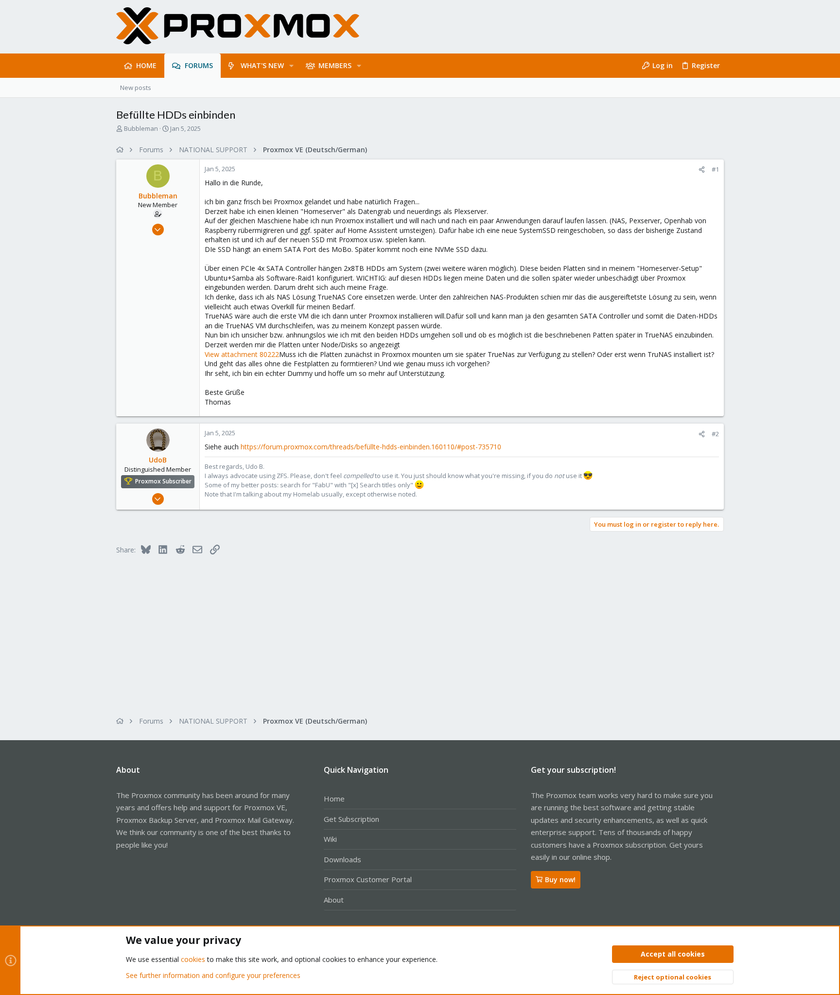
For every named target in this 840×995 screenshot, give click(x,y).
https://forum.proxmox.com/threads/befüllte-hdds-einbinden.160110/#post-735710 (371, 446)
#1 (715, 169)
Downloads (342, 859)
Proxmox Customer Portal (368, 879)
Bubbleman (141, 128)
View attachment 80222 (242, 354)
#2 (715, 433)
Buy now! (560, 879)
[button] (291, 65)
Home (334, 798)
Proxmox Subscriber (163, 481)
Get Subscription (351, 819)
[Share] (701, 169)
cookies (193, 959)
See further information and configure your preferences (213, 975)
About (334, 900)
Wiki (330, 839)
